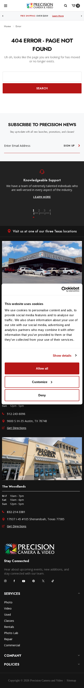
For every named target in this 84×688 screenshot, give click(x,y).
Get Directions (16, 428)
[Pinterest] (33, 581)
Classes (9, 621)
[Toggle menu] (5, 5)
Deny (42, 395)
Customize (39, 381)
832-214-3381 (16, 512)
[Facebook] (14, 581)
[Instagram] (5, 581)
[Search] (65, 5)
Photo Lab (11, 633)
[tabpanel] (42, 184)
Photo (8, 602)
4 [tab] (50, 213)
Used (7, 614)
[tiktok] (53, 580)
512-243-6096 (16, 414)
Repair (8, 639)
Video (8, 608)
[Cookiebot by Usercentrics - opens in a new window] (61, 289)
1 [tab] (36, 213)
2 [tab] (41, 213)
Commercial (12, 645)
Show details (62, 355)
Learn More (65, 15)
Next (81, 16)
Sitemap (71, 680)
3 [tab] (47, 213)
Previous (2, 16)
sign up (69, 146)
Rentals (9, 627)
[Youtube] (23, 581)
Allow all (42, 368)
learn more (42, 197)
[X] (43, 581)
